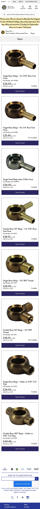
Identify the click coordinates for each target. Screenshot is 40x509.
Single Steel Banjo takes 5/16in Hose (18, 179)
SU (9, 2)
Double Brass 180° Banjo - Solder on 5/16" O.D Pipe (18, 434)
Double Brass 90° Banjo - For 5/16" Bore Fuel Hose (20, 230)
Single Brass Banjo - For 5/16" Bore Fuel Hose (19, 77)
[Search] (5, 14)
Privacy (6, 505)
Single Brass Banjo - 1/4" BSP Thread (18, 280)
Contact (23, 8)
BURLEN (3, 2)
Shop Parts (9, 31)
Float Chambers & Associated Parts (17, 33)
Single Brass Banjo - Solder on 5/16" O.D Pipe (20, 383)
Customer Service (10, 507)
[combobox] (20, 14)
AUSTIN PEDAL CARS (31, 2)
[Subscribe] (37, 479)
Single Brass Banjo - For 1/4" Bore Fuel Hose (19, 128)
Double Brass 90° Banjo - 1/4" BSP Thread (17, 331)
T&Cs (26, 505)
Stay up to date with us (20, 475)
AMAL (14, 2)
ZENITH (21, 2)
